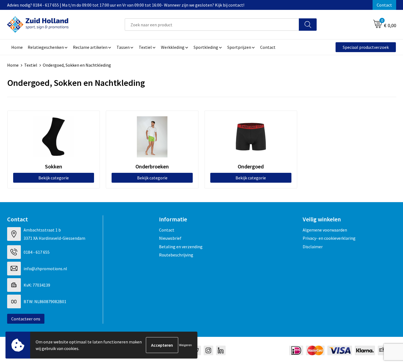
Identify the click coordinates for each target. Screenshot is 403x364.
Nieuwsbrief (170, 238)
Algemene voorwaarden (325, 230)
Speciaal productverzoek (366, 47)
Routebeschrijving (176, 255)
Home (13, 65)
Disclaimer (313, 246)
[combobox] (212, 24)
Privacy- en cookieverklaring (329, 238)
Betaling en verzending (181, 246)
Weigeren (185, 345)
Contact (384, 5)
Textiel (30, 65)
